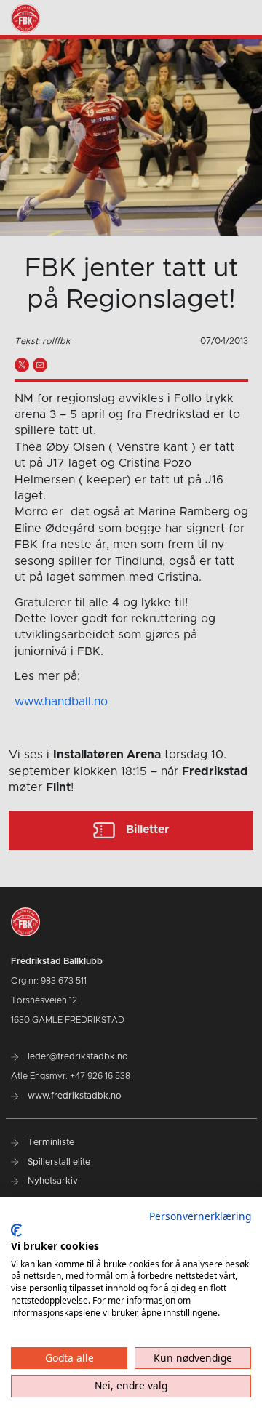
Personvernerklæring (200, 1216)
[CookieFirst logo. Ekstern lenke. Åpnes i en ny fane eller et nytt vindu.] (16, 1230)
